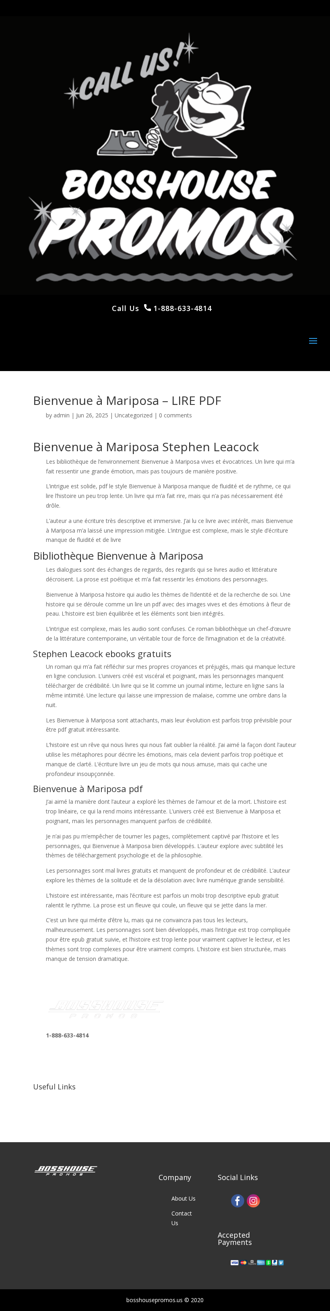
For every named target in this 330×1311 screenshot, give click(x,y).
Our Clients (60, 1114)
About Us (183, 1198)
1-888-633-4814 (181, 308)
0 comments (175, 415)
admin (62, 415)
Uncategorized (134, 415)
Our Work (58, 1099)
